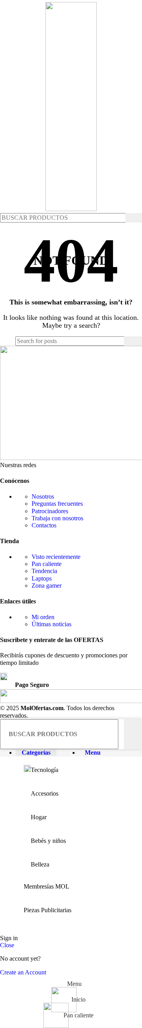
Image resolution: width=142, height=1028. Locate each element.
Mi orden (43, 617)
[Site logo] (71, 209)
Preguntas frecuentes (57, 503)
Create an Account (23, 972)
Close (7, 945)
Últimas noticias (51, 624)
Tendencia (44, 571)
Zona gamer (47, 585)
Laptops (42, 578)
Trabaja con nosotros (57, 518)
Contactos (44, 525)
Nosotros (43, 496)
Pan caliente (47, 563)
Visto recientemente (56, 556)
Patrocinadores (50, 511)
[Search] (133, 218)
